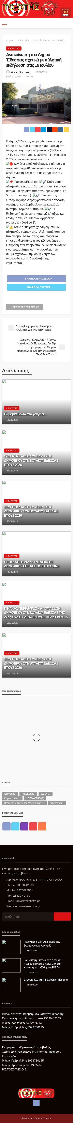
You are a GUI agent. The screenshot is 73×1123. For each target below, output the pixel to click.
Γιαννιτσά (28, 793)
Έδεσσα (10, 793)
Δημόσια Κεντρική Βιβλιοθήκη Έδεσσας (46, 979)
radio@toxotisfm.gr (27, 900)
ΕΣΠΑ (45, 793)
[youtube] (33, 826)
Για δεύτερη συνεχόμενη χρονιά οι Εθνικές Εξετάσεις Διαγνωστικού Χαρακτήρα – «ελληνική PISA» (43, 963)
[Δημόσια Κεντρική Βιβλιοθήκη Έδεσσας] (11, 985)
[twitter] (15, 826)
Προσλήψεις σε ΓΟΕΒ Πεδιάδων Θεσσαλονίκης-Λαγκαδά (42, 943)
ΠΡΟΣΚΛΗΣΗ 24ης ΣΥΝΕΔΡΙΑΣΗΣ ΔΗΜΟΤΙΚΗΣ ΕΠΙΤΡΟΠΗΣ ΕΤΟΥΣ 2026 (31, 564)
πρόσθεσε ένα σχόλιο (26, 307)
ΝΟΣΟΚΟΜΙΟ (35, 798)
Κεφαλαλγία (12, 798)
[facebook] (6, 826)
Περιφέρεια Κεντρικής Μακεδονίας (24, 803)
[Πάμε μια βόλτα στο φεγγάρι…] (36, 401)
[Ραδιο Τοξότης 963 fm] (31, 7)
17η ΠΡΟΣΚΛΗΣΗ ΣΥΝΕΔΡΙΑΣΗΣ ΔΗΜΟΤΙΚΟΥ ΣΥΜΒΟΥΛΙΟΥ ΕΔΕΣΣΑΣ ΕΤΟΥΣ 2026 (31, 460)
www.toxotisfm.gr (29, 906)
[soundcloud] (42, 826)
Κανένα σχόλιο (13, 76)
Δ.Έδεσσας (13, 48)
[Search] (67, 23)
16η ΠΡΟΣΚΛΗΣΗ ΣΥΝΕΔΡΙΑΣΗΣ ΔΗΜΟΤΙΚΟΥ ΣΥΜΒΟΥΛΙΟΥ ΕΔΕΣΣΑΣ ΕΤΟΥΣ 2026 (31, 511)
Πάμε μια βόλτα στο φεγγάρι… (25, 414)
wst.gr (49, 1118)
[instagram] (24, 826)
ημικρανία (57, 803)
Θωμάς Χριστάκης (21, 72)
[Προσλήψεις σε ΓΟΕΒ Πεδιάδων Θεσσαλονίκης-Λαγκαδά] (11, 947)
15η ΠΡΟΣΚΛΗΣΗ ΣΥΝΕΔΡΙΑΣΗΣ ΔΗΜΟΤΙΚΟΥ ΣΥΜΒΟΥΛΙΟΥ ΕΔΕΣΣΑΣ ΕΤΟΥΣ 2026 (31, 663)
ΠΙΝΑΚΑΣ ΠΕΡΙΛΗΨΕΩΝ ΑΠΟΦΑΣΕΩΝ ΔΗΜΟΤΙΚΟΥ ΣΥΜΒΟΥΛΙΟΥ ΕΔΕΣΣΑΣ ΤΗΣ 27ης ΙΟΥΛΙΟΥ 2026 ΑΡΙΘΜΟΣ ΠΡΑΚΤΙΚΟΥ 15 (36, 613)
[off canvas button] (4, 23)
